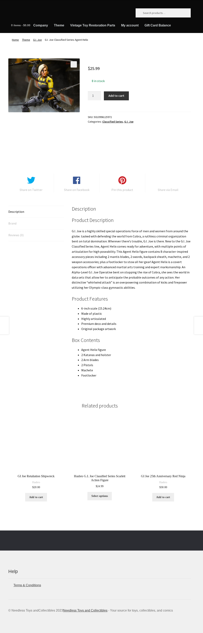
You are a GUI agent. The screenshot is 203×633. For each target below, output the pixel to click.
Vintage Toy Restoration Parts (92, 25)
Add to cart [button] (36, 497)
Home (15, 40)
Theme (59, 25)
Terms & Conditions (27, 585)
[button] (74, 64)
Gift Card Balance (158, 25)
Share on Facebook (76, 190)
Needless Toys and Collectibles (85, 610)
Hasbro (36, 482)
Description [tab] (16, 212)
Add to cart (116, 96)
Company (40, 25)
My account (130, 25)
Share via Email (168, 190)
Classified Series (112, 121)
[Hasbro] (103, 142)
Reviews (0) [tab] (16, 235)
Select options (99, 496)
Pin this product (122, 190)
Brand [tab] (12, 223)
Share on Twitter (31, 190)
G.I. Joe (37, 40)
